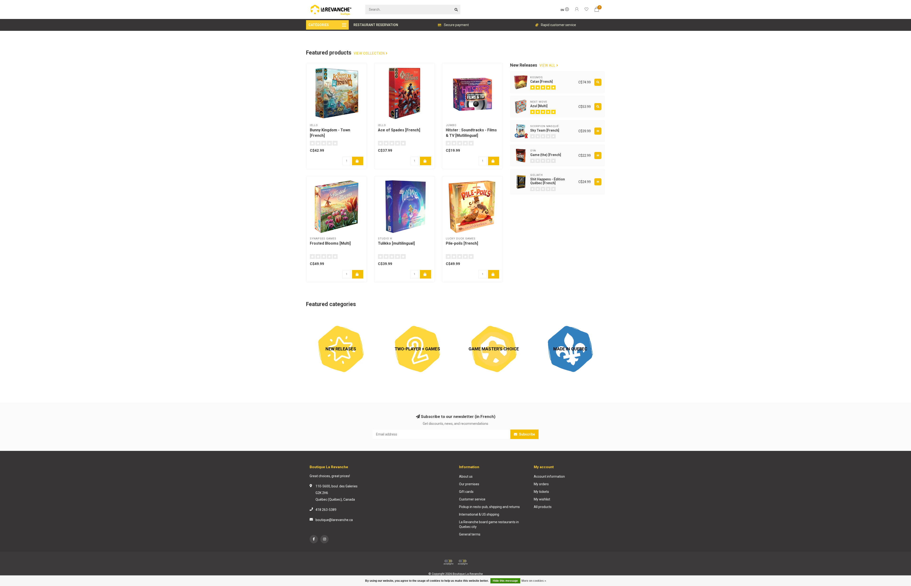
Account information (549, 476)
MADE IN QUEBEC (549, 317)
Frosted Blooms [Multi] (330, 243)
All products (543, 507)
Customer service (472, 499)
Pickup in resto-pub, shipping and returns (489, 507)
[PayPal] (463, 562)
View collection (370, 53)
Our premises (469, 484)
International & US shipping (479, 514)
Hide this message (505, 580)
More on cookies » (533, 580)
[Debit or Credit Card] (448, 562)
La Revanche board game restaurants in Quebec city (489, 524)
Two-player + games (398, 317)
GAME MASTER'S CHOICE (478, 317)
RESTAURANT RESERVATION (375, 25)
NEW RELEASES (318, 317)
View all (547, 65)
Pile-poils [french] (462, 243)
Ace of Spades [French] (399, 130)
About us (466, 476)
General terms (469, 534)
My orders (541, 484)
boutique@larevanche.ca (334, 520)
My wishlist (542, 499)
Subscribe (526, 434)
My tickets (541, 492)
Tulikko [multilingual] (396, 243)
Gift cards (466, 492)
